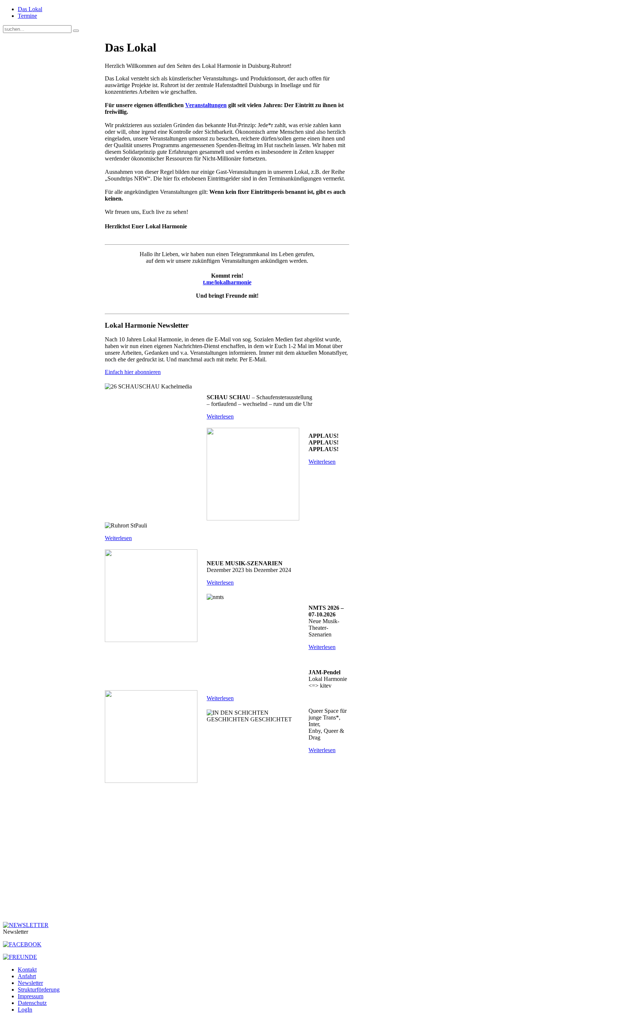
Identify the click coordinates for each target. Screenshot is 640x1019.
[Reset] (76, 31)
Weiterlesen (220, 416)
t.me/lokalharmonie (227, 282)
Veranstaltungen (206, 105)
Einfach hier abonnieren (133, 372)
